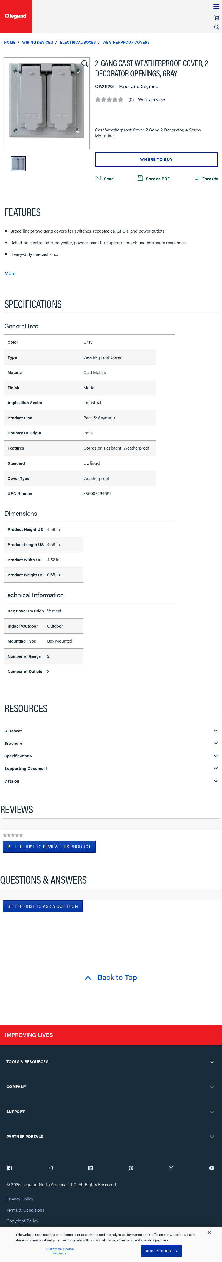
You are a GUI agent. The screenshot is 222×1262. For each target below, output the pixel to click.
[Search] (216, 27)
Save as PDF (157, 178)
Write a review (151, 99)
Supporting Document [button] (25, 768)
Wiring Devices (37, 42)
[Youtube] (211, 1168)
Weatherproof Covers (126, 42)
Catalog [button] (11, 781)
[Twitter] (171, 1168)
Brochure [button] (13, 743)
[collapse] (212, 1062)
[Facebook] (9, 1168)
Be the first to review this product (52, 848)
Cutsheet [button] (13, 730)
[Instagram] (50, 1168)
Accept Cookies (161, 1250)
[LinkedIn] (90, 1168)
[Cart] (216, 17)
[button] (84, 63)
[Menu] (216, 6)
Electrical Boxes (78, 42)
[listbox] (47, 103)
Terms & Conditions (25, 1210)
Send (108, 178)
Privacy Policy (19, 1199)
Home (9, 42)
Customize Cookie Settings (59, 1251)
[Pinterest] (131, 1168)
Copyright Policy (22, 1221)
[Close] (209, 1232)
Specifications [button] (18, 756)
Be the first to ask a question (43, 906)
